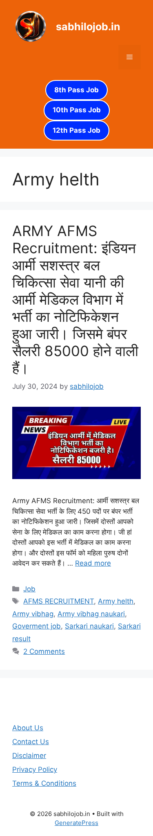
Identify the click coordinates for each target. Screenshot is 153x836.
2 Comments (44, 651)
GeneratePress (76, 823)
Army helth (115, 601)
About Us (27, 728)
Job (29, 589)
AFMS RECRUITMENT (58, 601)
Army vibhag (32, 614)
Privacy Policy (34, 769)
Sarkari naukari (89, 626)
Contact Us (30, 742)
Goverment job (36, 626)
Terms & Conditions (44, 783)
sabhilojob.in (88, 26)
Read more (93, 563)
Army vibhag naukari (91, 614)
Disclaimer (29, 755)
